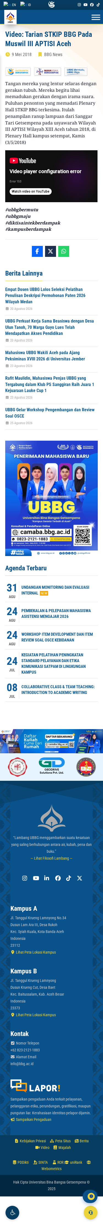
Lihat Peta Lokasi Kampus (35, 952)
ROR (60, 1162)
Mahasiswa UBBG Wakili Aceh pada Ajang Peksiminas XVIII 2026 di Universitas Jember (45, 355)
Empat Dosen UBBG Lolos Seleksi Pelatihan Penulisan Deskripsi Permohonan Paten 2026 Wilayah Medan (45, 295)
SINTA (43, 1162)
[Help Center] (91, 1213)
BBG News (53, 54)
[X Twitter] (79, 878)
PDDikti (23, 1162)
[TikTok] (98, 5)
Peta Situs (62, 1141)
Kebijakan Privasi (32, 1141)
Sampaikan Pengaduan (33, 1119)
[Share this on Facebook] (37, 251)
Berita (84, 1141)
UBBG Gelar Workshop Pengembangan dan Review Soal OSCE (49, 412)
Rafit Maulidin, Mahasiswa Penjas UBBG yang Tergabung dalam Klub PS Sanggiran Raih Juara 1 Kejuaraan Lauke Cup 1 (49, 384)
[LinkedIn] (46, 878)
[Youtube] (85, 5)
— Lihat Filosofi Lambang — (51, 858)
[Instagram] (79, 5)
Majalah (64, 1147)
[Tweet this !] (50, 251)
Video (44, 1147)
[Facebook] (92, 5)
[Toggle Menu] (95, 17)
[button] (12, 1213)
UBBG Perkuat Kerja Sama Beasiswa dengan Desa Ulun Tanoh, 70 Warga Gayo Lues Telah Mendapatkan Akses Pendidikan (49, 327)
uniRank (75, 1162)
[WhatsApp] (63, 251)
